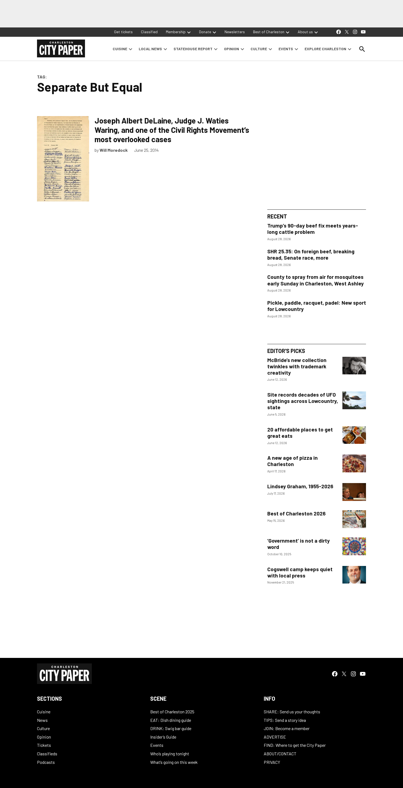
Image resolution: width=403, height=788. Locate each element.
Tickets (44, 745)
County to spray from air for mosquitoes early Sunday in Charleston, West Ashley (315, 280)
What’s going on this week (174, 762)
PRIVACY (272, 762)
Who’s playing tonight (169, 753)
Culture (43, 728)
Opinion (44, 736)
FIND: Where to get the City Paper (295, 745)
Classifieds (47, 753)
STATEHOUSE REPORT (193, 48)
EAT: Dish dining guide (170, 720)
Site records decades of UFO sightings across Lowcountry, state (302, 400)
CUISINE (120, 48)
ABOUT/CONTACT (280, 753)
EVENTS (286, 48)
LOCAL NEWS (150, 48)
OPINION (231, 48)
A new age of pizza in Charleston (292, 461)
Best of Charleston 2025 (172, 711)
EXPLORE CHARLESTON (325, 48)
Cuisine (43, 711)
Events (156, 745)
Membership (176, 31)
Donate (205, 31)
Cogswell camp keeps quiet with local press (300, 572)
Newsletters (235, 31)
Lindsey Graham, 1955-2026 (300, 486)
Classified (149, 31)
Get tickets (123, 31)
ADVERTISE (275, 736)
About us (305, 31)
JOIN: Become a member (287, 728)
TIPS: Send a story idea (285, 720)
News (42, 720)
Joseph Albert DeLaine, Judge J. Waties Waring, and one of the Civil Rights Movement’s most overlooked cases (172, 130)
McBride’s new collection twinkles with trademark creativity (297, 366)
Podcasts (46, 762)
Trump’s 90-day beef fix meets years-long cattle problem (312, 228)
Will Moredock (114, 150)
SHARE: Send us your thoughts (292, 711)
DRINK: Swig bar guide (170, 728)
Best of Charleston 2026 (296, 513)
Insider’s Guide (163, 736)
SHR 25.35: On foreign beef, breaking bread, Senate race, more (310, 254)
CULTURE (259, 48)
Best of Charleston (268, 31)
